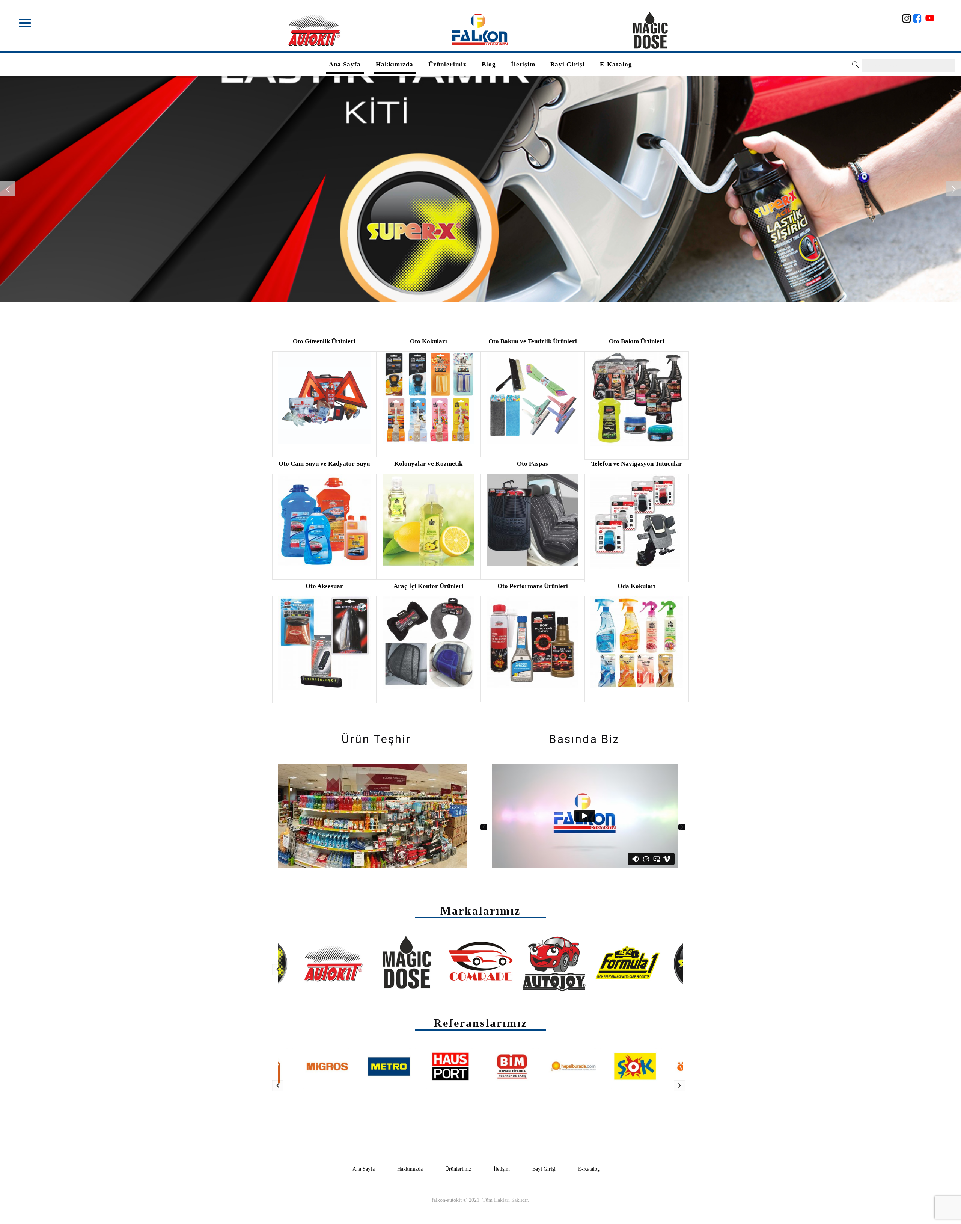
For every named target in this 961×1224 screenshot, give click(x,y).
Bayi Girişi (544, 1169)
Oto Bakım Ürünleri (636, 341)
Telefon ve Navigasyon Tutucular (636, 463)
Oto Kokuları (428, 341)
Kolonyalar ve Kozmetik (428, 463)
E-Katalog (589, 1169)
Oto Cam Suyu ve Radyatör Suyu (324, 463)
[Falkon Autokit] (480, 29)
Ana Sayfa (363, 1169)
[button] (483, 827)
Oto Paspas (532, 463)
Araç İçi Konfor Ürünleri (428, 586)
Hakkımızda (410, 1169)
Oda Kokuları (637, 586)
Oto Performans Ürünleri (532, 586)
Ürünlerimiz (458, 1169)
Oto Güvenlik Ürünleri (324, 341)
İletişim (502, 1169)
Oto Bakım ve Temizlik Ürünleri (532, 341)
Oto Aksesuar (324, 586)
